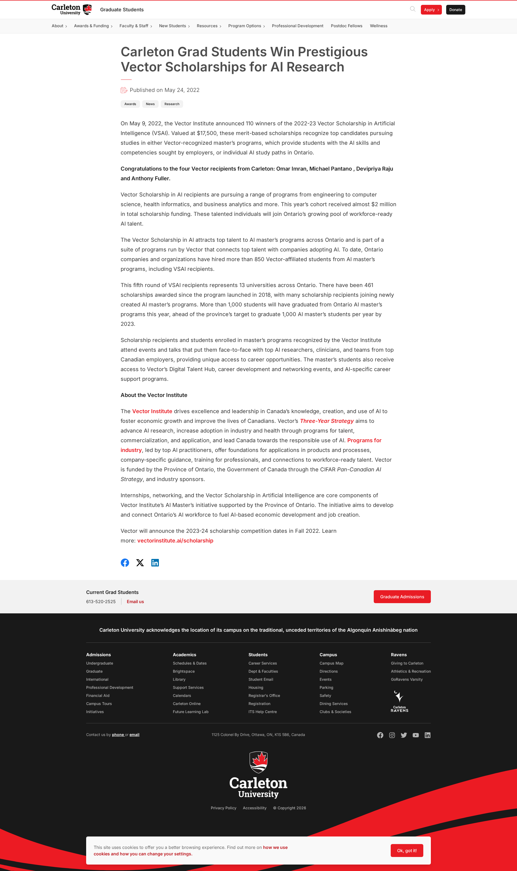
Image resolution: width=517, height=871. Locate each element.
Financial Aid (98, 695)
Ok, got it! (407, 850)
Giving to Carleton (407, 663)
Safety (325, 695)
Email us (135, 601)
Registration (259, 703)
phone (118, 734)
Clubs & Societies (335, 711)
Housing (256, 687)
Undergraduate (99, 663)
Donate (455, 9)
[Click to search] (412, 10)
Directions (329, 671)
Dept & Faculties (263, 671)
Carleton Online (187, 703)
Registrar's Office (264, 695)
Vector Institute (152, 411)
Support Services (188, 687)
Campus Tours (99, 703)
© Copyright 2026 (289, 808)
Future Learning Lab (191, 711)
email (134, 734)
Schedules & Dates (190, 663)
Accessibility (255, 808)
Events (326, 679)
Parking (326, 687)
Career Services (263, 663)
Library (179, 679)
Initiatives (95, 711)
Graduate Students (122, 9)
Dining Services (334, 703)
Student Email (261, 679)
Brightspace (184, 671)
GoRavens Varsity (407, 679)
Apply (429, 9)
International (97, 679)
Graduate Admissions (402, 596)
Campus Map (332, 663)
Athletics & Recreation (411, 671)
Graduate (94, 671)
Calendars (182, 695)
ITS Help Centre (263, 711)
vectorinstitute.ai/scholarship (175, 540)
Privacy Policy (223, 808)
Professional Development (109, 687)
